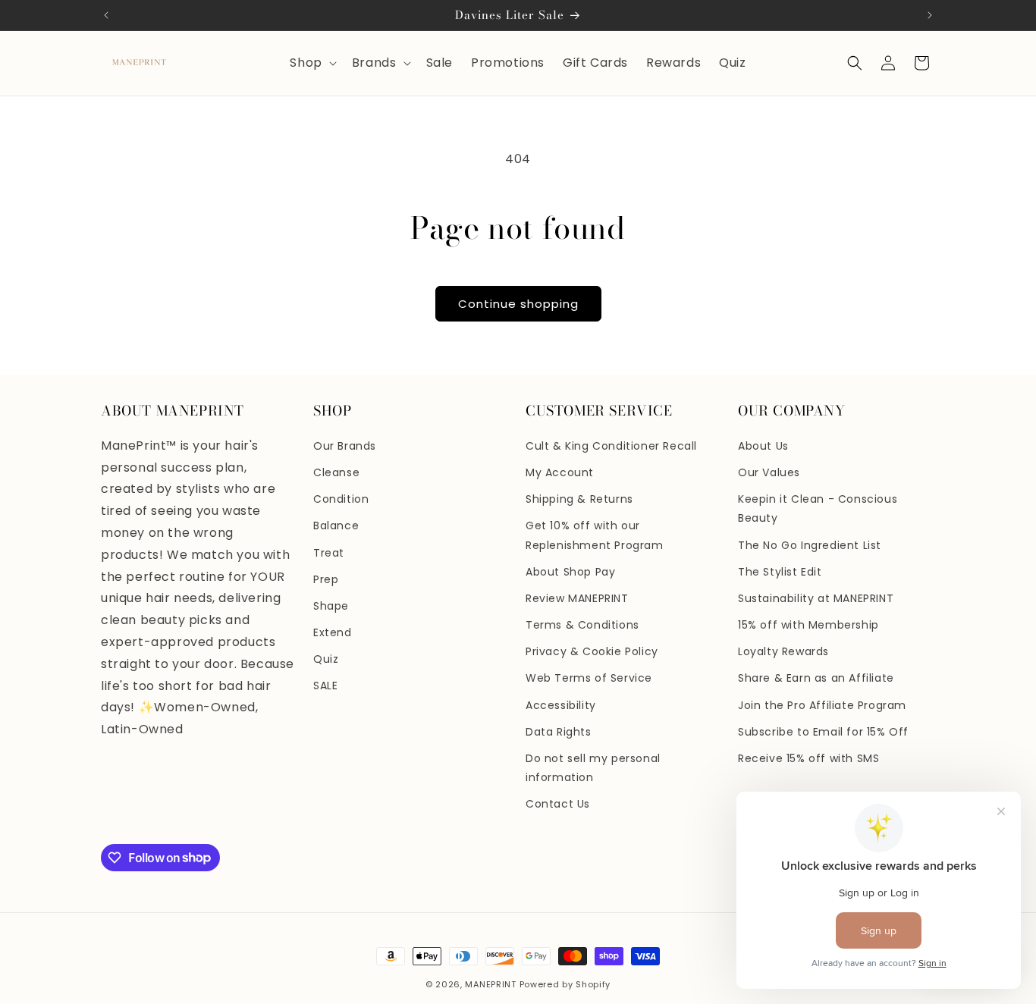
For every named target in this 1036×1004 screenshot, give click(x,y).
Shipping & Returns (579, 499)
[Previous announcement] (106, 15)
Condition (341, 499)
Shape (331, 605)
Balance (336, 525)
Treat (328, 552)
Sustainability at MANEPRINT (815, 598)
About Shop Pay (570, 571)
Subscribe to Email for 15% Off (823, 731)
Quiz (325, 659)
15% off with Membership (808, 624)
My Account (560, 472)
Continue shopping (518, 304)
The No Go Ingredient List (809, 545)
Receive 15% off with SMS (808, 758)
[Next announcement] (930, 15)
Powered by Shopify (565, 984)
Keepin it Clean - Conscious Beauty (817, 508)
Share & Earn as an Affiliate (816, 678)
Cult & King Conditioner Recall (611, 445)
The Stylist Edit (780, 571)
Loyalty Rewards (783, 651)
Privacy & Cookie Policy (592, 651)
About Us (763, 445)
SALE (325, 685)
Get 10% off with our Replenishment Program (595, 535)
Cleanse (336, 472)
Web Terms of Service (589, 678)
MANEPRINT (490, 984)
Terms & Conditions (582, 624)
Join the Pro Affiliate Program (822, 705)
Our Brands (344, 445)
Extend (332, 632)
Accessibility (561, 705)
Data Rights (559, 731)
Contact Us (558, 803)
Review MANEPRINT (577, 598)
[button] (311, 63)
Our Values (769, 472)
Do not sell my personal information (593, 768)
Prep (325, 579)
